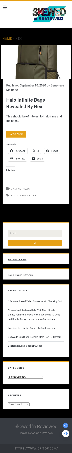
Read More (17, 135)
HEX (35, 195)
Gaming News (20, 188)
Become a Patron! (17, 259)
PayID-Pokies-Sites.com (20, 275)
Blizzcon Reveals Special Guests (25, 345)
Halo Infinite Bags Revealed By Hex (36, 62)
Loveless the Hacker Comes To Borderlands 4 (31, 328)
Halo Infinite (20, 195)
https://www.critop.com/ (36, 448)
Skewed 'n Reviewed (36, 426)
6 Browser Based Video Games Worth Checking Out (35, 301)
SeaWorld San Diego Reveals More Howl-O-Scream (34, 337)
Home (7, 38)
